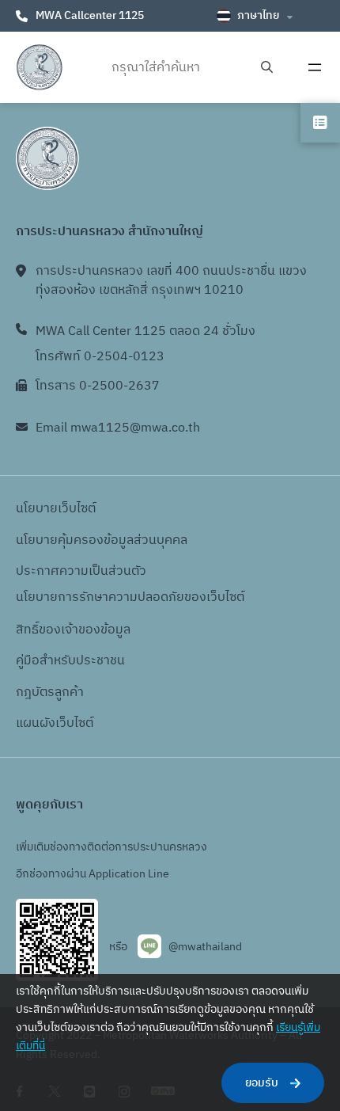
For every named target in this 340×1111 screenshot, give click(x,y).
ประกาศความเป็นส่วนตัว (81, 571)
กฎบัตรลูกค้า (50, 692)
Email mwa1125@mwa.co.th (118, 428)
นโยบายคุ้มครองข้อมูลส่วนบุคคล (101, 540)
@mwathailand (205, 947)
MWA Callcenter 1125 (90, 15)
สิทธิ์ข (31, 630)
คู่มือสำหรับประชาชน (70, 661)
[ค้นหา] (267, 67)
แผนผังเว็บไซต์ (54, 723)
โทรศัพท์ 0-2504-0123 (100, 356)
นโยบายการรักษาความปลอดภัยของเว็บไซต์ (130, 597)
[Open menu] (314, 67)
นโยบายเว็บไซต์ (56, 508)
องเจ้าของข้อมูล (88, 630)
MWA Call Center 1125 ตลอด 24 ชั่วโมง (145, 331)
